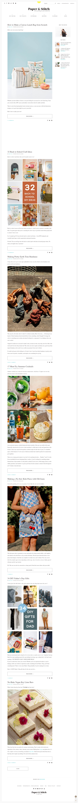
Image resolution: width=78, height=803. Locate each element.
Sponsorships (65, 3)
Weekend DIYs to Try (23, 21)
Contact (72, 3)
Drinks (44, 22)
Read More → (29, 116)
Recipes (44, 16)
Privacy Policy (51, 785)
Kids (65, 16)
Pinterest (35, 788)
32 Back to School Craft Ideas (19, 151)
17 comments (10, 120)
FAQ (45, 785)
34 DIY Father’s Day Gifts (18, 578)
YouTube (44, 788)
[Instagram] (4, 3)
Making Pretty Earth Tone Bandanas (22, 256)
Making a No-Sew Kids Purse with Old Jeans (26, 478)
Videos (41, 785)
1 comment (10, 574)
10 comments (10, 252)
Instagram (42, 779)
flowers (55, 16)
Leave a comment (11, 362)
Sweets (44, 18)
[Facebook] (8, 3)
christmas (12, 20)
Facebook (38, 788)
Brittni (10, 26)
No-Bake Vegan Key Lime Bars (20, 682)
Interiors (34, 16)
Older (17, 768)
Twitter (40, 788)
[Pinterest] (6, 3)
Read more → (63, 45)
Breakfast (44, 20)
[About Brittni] (63, 32)
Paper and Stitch (39, 10)
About (58, 3)
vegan (41, 749)
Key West (32, 751)
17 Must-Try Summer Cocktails (20, 366)
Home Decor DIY (23, 18)
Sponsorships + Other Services (31, 785)
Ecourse (19, 785)
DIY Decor (12, 16)
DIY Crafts (23, 16)
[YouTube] (15, 3)
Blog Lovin (42, 788)
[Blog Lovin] (13, 3)
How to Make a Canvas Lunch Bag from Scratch (27, 24)
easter (12, 22)
